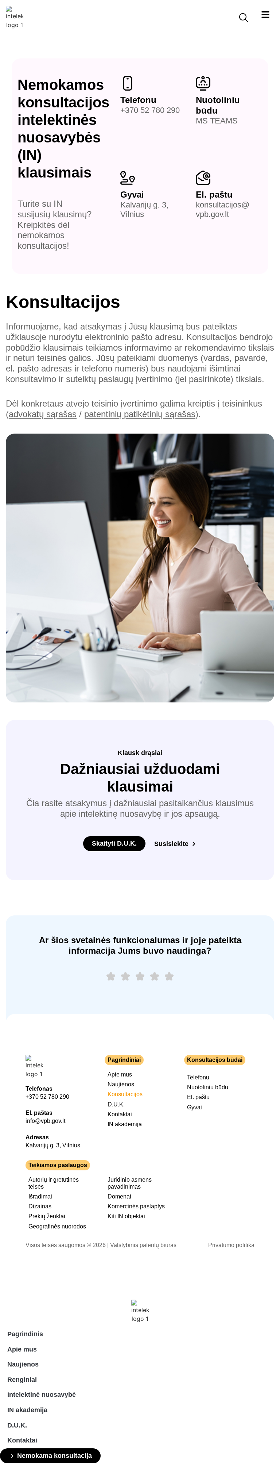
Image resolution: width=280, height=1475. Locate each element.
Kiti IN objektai (126, 1216)
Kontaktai (120, 1114)
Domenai (119, 1196)
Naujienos (121, 1084)
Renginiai (22, 1379)
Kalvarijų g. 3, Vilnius (53, 1145)
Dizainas (39, 1206)
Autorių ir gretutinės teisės (53, 1183)
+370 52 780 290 (150, 110)
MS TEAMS (217, 120)
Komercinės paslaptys (136, 1206)
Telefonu (138, 100)
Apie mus (120, 1074)
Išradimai (40, 1196)
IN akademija (125, 1124)
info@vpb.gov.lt (45, 1121)
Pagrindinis (25, 1334)
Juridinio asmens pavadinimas (130, 1183)
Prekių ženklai (46, 1216)
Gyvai (132, 194)
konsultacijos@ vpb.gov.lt (222, 209)
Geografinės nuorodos (57, 1226)
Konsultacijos (125, 1094)
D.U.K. (116, 1104)
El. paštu (214, 194)
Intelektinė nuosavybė (41, 1394)
